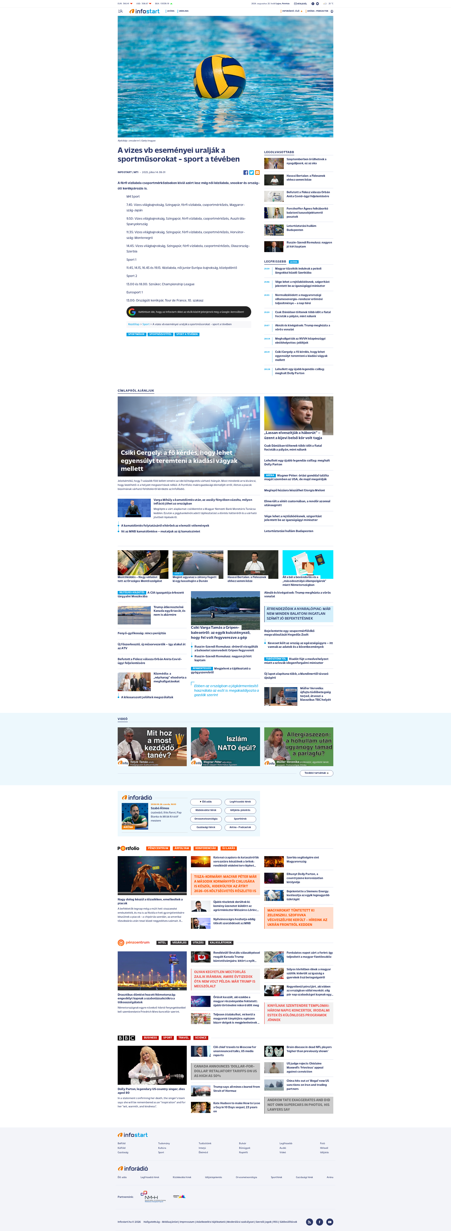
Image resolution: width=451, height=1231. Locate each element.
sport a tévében (187, 334)
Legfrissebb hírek (150, 1177)
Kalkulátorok (221, 942)
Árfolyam (182, 848)
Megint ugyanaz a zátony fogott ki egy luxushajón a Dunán (195, 579)
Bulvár (242, 1143)
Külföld (121, 1148)
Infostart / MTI (128, 172)
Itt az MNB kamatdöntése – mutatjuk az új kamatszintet (160, 531)
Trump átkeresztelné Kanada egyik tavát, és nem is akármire (170, 611)
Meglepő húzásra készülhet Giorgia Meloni (294, 490)
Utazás (198, 942)
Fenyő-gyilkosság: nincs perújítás (142, 633)
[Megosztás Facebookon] (245, 172)
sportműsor (136, 334)
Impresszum (187, 1222)
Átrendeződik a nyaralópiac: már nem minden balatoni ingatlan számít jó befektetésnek (298, 614)
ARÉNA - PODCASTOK (317, 11)
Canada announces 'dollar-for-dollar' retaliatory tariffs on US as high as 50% (225, 1071)
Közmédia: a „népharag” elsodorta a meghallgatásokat (170, 677)
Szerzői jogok (263, 1222)
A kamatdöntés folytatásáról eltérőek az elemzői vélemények (165, 525)
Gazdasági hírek (304, 1177)
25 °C (330, 4)
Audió (283, 1148)
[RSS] (309, 1222)
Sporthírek (276, 1177)
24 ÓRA (293, 262)
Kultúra (162, 1148)
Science (200, 1037)
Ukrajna (184, 11)
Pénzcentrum (158, 848)
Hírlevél (324, 1148)
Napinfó (243, 1152)
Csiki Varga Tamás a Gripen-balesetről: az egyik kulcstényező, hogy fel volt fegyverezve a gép (221, 633)
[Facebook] (319, 1222)
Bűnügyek (244, 1148)
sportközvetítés (160, 334)
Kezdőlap (133, 324)
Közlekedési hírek (182, 1177)
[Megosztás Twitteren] (251, 172)
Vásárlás (179, 942)
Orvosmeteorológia (246, 1177)
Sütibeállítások (288, 1222)
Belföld (121, 1143)
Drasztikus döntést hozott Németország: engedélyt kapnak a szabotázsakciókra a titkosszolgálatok (147, 998)
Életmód (203, 1152)
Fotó (322, 1143)
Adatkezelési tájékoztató (210, 1222)
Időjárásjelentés (213, 1177)
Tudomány (164, 1143)
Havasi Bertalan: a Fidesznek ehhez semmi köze (247, 579)
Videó (283, 1152)
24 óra (170, 11)
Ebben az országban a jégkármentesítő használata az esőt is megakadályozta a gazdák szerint (226, 690)
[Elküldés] (257, 172)
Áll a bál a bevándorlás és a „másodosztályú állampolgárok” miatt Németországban (304, 581)
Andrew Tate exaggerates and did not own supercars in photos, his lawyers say (298, 1105)
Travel (183, 1037)
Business (150, 1037)
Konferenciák (205, 848)
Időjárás (324, 1152)
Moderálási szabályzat (240, 1222)
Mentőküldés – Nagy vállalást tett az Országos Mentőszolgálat (140, 579)
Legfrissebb (286, 1143)
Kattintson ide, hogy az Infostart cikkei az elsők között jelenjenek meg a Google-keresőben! (191, 312)
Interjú (202, 1148)
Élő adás (207, 802)
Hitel (162, 942)
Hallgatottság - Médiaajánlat (161, 1222)
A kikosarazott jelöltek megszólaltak (147, 697)
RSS (275, 1222)
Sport (146, 324)
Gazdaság (123, 1152)
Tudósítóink (205, 1143)
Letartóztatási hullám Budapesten (288, 531)
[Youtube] (329, 1222)
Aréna (330, 1177)
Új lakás (228, 848)
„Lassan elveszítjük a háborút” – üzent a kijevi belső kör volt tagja (293, 435)
